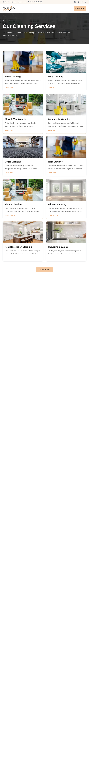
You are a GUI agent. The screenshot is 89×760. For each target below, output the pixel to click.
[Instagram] (75, 2)
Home (5, 21)
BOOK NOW (80, 8)
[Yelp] (82, 2)
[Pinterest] (85, 2)
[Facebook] (78, 2)
